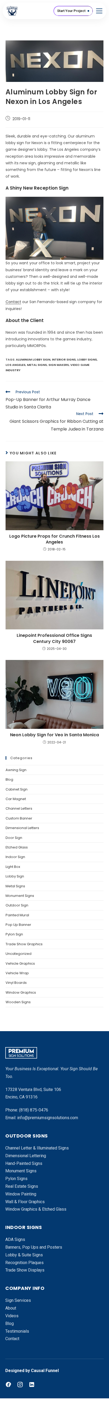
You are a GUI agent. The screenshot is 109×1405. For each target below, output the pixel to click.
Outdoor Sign (17, 905)
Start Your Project (71, 11)
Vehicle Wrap (17, 973)
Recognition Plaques (24, 1262)
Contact (13, 301)
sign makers (58, 365)
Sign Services (18, 1300)
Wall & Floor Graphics (25, 1201)
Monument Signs (20, 895)
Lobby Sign (15, 876)
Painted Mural (17, 915)
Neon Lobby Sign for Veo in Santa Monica (54, 735)
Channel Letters (19, 808)
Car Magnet (16, 798)
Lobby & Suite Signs (24, 1254)
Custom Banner (19, 818)
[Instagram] (20, 1384)
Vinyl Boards (16, 982)
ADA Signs (15, 1239)
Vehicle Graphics (20, 963)
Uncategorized (18, 953)
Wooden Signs (18, 1002)
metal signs (37, 365)
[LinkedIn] (32, 1384)
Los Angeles (15, 365)
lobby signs (87, 359)
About (10, 1308)
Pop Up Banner (18, 924)
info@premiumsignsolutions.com (47, 1117)
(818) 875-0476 (33, 1110)
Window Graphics (21, 992)
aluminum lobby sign (33, 359)
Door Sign (14, 837)
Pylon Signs (16, 1178)
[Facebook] (8, 1384)
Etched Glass (17, 847)
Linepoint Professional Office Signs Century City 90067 (54, 638)
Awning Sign (16, 769)
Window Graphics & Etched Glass (35, 1209)
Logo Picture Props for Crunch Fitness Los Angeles (54, 539)
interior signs (64, 359)
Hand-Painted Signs (23, 1163)
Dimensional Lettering (25, 1155)
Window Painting (20, 1194)
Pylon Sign (14, 934)
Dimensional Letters (22, 827)
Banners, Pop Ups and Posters (33, 1247)
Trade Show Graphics (24, 944)
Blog (9, 779)
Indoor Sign (15, 856)
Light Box (13, 866)
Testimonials (17, 1331)
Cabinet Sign (17, 789)
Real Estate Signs (21, 1186)
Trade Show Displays (24, 1270)
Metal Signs (15, 886)
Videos (12, 1315)
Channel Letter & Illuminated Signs (37, 1148)
